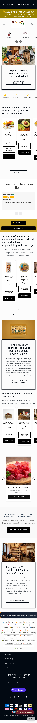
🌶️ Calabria (13, 632)
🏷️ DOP (26, 622)
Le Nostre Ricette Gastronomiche (18, 82)
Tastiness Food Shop (15, 715)
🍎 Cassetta (5, 640)
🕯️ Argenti (15, 635)
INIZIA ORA (17, 228)
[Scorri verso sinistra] (14, 167)
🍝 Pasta (32, 624)
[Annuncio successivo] (33, 4)
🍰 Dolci (19, 627)
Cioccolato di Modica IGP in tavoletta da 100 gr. (8, 276)
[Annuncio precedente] (4, 4)
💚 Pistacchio (18, 643)
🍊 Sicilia (25, 632)
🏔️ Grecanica (9, 643)
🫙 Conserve (5, 627)
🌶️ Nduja (22, 630)
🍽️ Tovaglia (8, 635)
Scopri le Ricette (18, 530)
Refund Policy (8, 659)
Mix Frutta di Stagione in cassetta (8, 134)
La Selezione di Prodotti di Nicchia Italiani (18, 381)
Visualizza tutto (18, 172)
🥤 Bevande (10, 624)
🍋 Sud (19, 632)
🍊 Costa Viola (20, 640)
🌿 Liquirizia (18, 648)
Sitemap (6, 667)
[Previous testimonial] (16, 213)
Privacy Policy (9, 654)
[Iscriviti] (31, 683)
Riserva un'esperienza (17, 600)
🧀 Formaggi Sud (30, 640)
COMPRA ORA (9, 156)
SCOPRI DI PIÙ (19, 496)
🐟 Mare (5, 622)
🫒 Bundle (12, 640)
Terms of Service (9, 663)
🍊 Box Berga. (29, 638)
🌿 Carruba (5, 632)
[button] (4, 23)
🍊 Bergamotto (31, 630)
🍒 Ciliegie (25, 624)
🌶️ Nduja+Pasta (27, 643)
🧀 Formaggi (19, 622)
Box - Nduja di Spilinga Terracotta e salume (8, 424)
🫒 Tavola (16, 630)
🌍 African (32, 627)
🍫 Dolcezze (20, 638)
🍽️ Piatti (31, 622)
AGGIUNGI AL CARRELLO (9, 149)
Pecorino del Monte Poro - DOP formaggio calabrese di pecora (24, 278)
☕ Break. (29, 635)
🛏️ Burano (32, 632)
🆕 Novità (25, 627)
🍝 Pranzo (7, 638)
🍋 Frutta (12, 627)
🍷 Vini (4, 624)
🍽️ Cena (13, 638)
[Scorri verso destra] (23, 167)
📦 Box (10, 630)
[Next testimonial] (20, 213)
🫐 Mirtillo (18, 624)
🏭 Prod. (4, 630)
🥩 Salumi (11, 622)
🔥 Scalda (22, 635)
